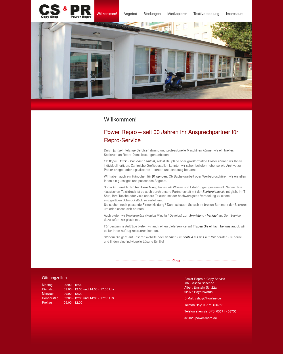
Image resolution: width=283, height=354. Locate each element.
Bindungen (152, 13)
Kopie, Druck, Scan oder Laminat (132, 161)
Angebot (130, 13)
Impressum (234, 13)
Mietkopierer (177, 13)
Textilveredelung (206, 13)
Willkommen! (107, 13)
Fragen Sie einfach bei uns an (214, 226)
